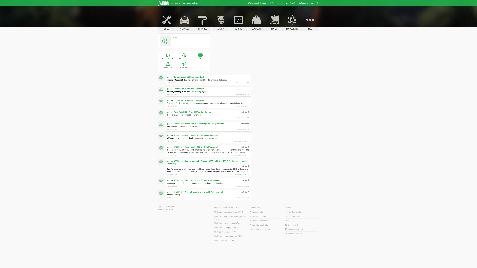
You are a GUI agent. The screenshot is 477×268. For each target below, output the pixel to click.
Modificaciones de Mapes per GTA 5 (228, 236)
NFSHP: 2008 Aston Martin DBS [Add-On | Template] (196, 135)
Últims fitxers (255, 207)
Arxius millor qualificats (259, 225)
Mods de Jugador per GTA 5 (225, 232)
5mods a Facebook (295, 229)
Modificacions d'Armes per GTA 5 (227, 223)
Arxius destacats (256, 212)
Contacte (289, 207)
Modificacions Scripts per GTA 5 (226, 227)
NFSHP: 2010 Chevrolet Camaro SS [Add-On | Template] (197, 180)
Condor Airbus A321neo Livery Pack (189, 77)
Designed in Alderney (166, 206)
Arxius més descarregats (259, 220)
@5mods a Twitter (294, 225)
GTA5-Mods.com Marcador (260, 229)
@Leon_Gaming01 (175, 80)
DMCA (288, 220)
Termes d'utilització (292, 216)
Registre (304, 3)
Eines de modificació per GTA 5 (226, 207)
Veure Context (173, 83)
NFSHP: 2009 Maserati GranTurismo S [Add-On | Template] (198, 192)
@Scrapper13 (173, 138)
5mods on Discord (294, 233)
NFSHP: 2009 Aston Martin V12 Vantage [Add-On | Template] (199, 123)
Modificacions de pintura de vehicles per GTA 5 (230, 217)
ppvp (175, 37)
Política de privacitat (293, 212)
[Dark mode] (312, 3)
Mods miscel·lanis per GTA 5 (225, 240)
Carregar (275, 3)
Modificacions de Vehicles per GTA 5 (228, 212)
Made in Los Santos (166, 209)
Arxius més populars (258, 216)
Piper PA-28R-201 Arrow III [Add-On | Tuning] (192, 112)
